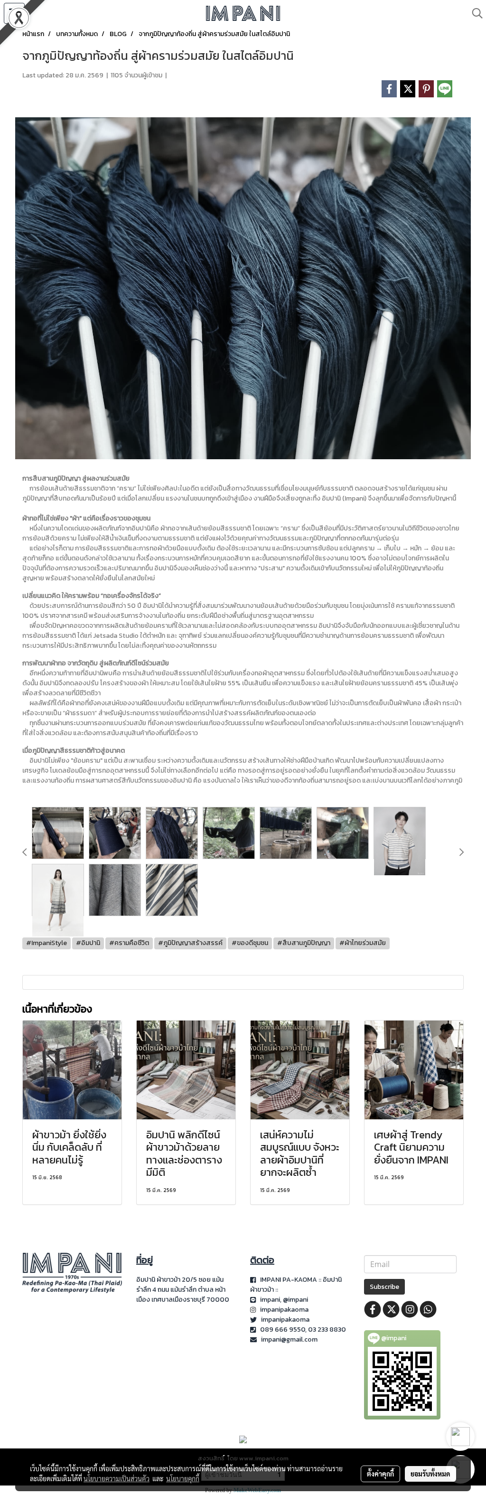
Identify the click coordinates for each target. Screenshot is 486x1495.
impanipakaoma (285, 1310)
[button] (474, 13)
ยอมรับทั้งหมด (430, 1473)
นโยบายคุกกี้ (182, 1478)
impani (270, 1300)
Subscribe (384, 1287)
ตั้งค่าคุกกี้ (380, 1473)
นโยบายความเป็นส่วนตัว (117, 1478)
